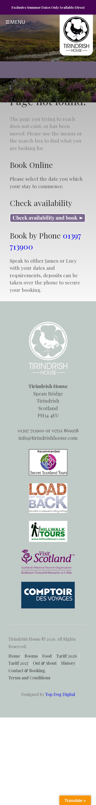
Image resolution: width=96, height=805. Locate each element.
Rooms (31, 656)
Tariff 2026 (66, 656)
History (68, 663)
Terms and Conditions (29, 677)
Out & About (45, 663)
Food (47, 656)
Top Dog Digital (60, 694)
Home (14, 656)
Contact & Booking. (27, 670)
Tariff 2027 (18, 663)
